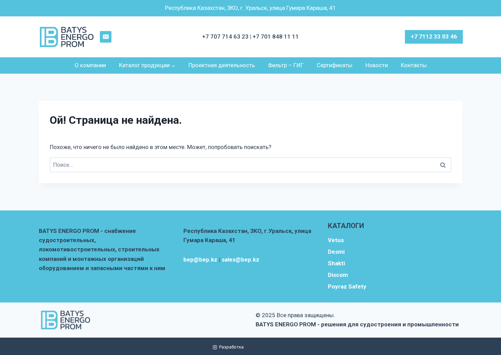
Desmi (336, 251)
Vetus (336, 240)
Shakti (336, 263)
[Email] (105, 37)
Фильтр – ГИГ (286, 65)
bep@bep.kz (200, 259)
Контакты (414, 65)
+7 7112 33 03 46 (434, 36)
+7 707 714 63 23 (226, 36)
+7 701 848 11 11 (276, 36)
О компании (90, 65)
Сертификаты (334, 65)
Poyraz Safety (347, 286)
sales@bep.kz (240, 259)
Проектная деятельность (221, 65)
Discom (338, 274)
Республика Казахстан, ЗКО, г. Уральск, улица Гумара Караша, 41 (250, 7)
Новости (376, 65)
